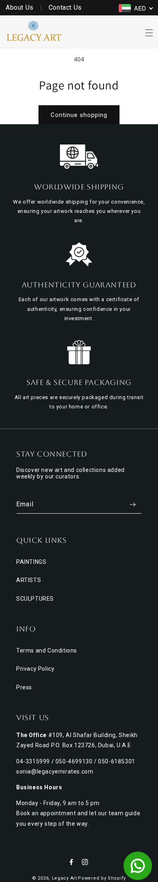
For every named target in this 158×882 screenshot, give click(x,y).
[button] (149, 33)
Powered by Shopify (102, 878)
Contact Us (65, 7)
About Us (20, 7)
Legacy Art (64, 878)
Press (24, 687)
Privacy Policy (35, 668)
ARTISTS (28, 580)
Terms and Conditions (46, 650)
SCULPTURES (35, 598)
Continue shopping (79, 115)
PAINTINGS (31, 562)
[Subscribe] (132, 504)
